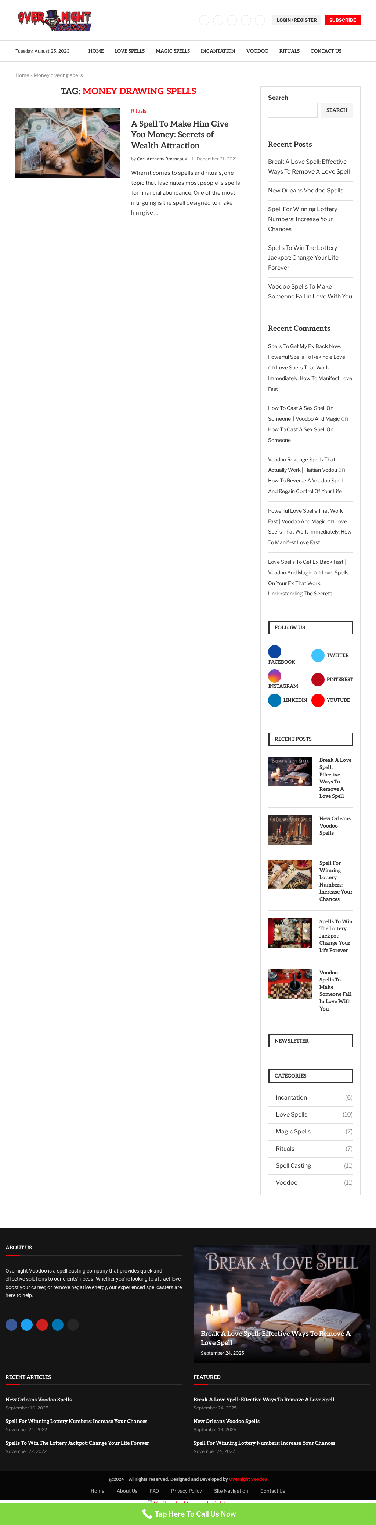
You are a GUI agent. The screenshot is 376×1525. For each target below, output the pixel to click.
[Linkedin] (246, 20)
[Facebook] (204, 20)
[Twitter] (218, 20)
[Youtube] (260, 20)
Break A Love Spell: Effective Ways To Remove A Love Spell (335, 778)
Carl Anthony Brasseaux (162, 159)
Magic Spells (173, 51)
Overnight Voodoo (248, 1479)
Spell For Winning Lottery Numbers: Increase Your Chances (302, 219)
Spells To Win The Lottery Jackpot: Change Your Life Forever (303, 257)
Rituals (289, 51)
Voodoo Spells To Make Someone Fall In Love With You (335, 991)
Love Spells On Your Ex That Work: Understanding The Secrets (308, 583)
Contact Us (326, 51)
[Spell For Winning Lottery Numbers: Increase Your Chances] (290, 874)
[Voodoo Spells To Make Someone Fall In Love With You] (290, 984)
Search (278, 97)
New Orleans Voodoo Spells (305, 190)
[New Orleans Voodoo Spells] (290, 830)
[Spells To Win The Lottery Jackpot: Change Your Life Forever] (290, 933)
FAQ (154, 1491)
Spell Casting (314, 1165)
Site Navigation (231, 1491)
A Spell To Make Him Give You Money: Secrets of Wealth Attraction (179, 135)
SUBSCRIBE (342, 20)
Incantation (218, 51)
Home (96, 51)
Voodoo (257, 51)
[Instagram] (232, 20)
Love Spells (130, 51)
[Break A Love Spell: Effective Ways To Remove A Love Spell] (290, 771)
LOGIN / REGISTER (297, 20)
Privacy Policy (186, 1491)
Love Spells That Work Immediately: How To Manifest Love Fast (310, 378)
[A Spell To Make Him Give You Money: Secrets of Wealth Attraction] (67, 143)
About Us (127, 1491)
